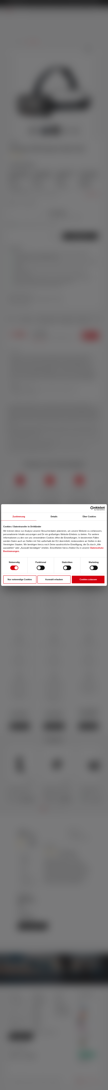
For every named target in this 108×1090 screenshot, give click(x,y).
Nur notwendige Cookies (20, 579)
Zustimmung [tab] (19, 516)
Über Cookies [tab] (89, 516)
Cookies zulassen (88, 579)
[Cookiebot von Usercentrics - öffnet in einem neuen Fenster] (92, 508)
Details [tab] (54, 516)
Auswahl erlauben (54, 579)
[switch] (41, 568)
